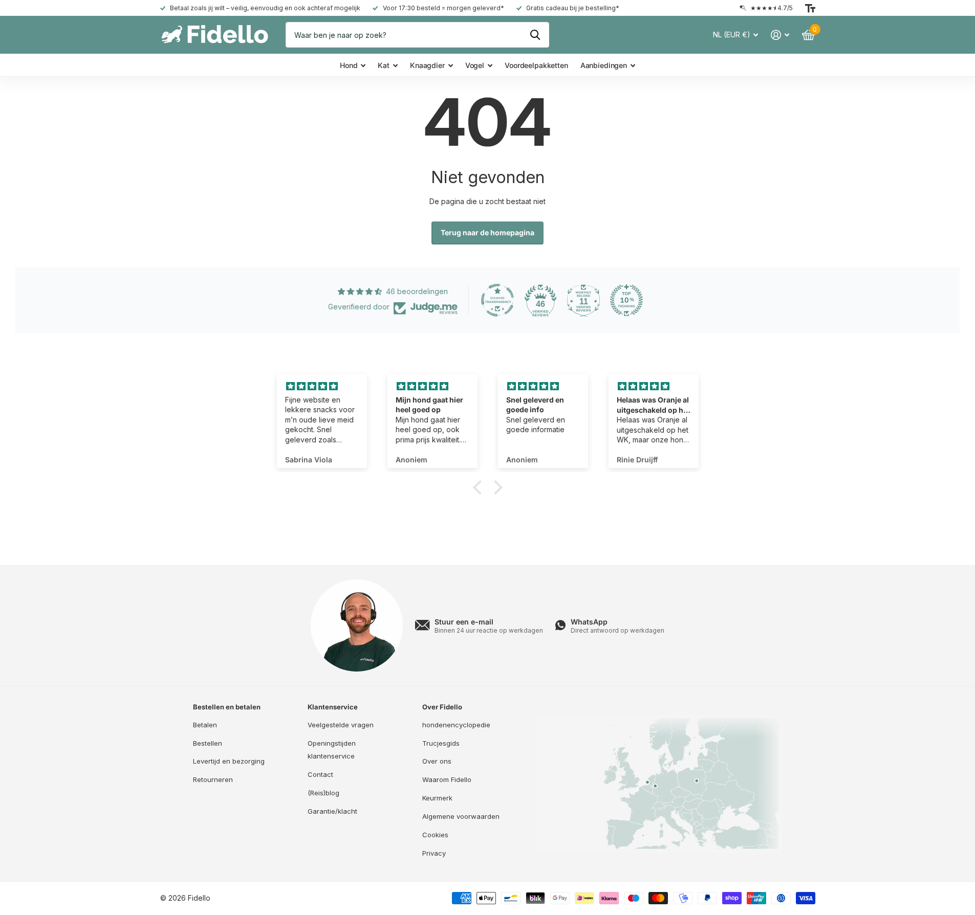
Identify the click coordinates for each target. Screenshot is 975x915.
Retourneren (213, 779)
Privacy (434, 853)
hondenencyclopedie (456, 725)
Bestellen (207, 743)
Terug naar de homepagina (487, 232)
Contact (320, 774)
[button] (479, 487)
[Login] (780, 35)
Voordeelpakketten (536, 65)
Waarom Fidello (446, 779)
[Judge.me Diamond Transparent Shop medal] (497, 300)
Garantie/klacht (332, 811)
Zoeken (535, 35)
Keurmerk (437, 798)
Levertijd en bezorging (229, 761)
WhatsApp (589, 621)
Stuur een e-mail (464, 621)
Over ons (436, 761)
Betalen (205, 725)
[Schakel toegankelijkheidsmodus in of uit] (810, 8)
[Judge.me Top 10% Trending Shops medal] (626, 300)
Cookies (435, 835)
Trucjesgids (441, 743)
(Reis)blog (323, 793)
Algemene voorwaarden (461, 816)
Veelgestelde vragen (341, 725)
